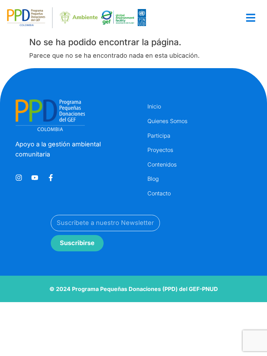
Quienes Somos (167, 121)
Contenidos (162, 164)
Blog (153, 178)
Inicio (154, 106)
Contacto (159, 193)
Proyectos (160, 149)
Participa (158, 135)
